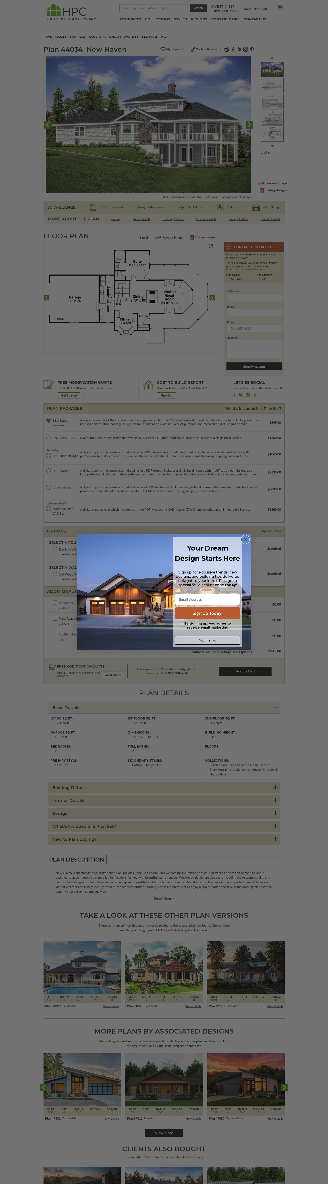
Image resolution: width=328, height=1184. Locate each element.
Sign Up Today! (207, 613)
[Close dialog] (245, 539)
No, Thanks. (207, 640)
